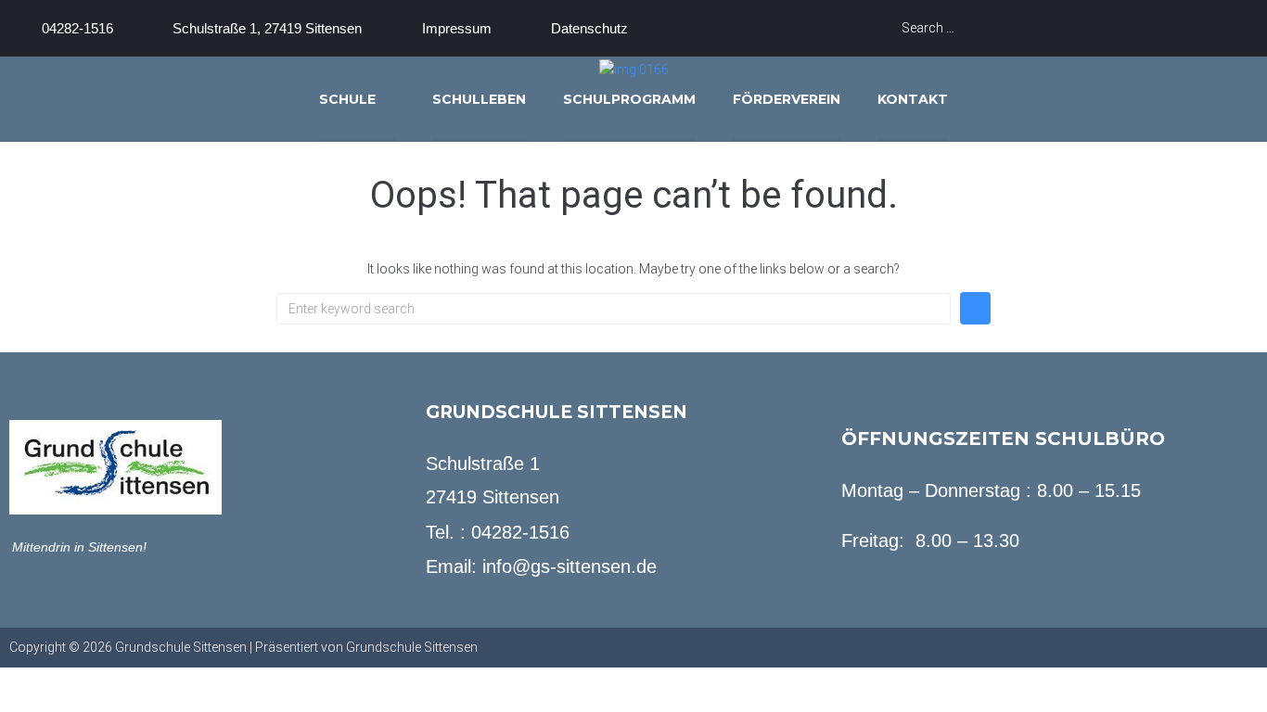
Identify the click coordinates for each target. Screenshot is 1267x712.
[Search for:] (613, 308)
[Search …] (1040, 28)
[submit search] (1233, 28)
